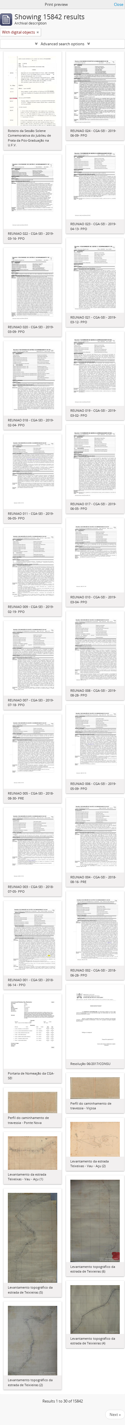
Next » (115, 1414)
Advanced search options (62, 43)
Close (118, 4)
